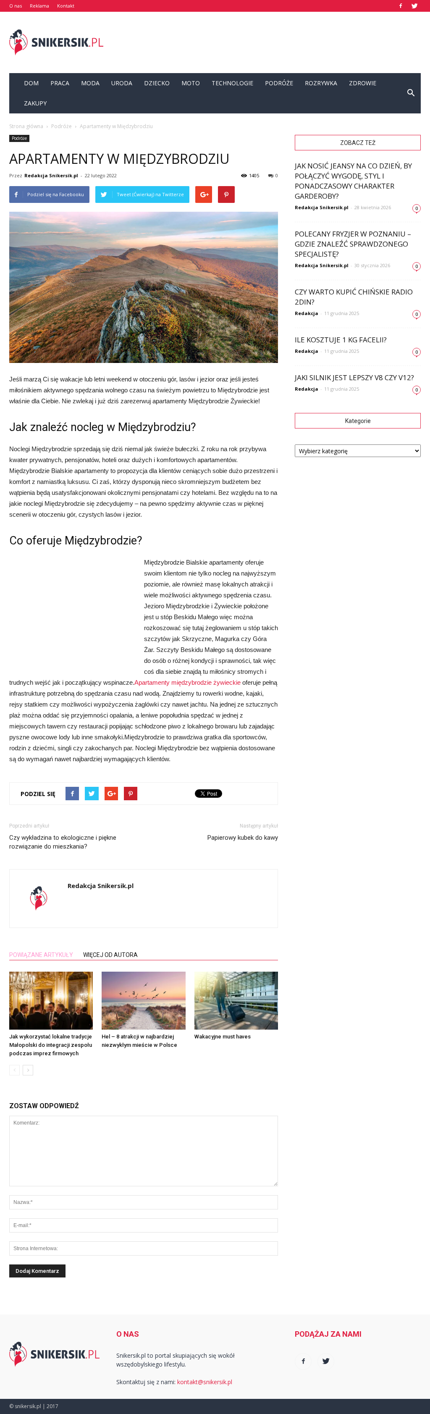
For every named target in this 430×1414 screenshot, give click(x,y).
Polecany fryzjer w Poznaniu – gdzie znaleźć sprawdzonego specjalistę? (353, 244)
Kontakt (65, 6)
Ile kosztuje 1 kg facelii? (341, 339)
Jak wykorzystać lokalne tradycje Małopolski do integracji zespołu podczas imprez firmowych (50, 1045)
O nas (15, 6)
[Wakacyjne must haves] (236, 1000)
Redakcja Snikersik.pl (51, 175)
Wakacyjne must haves (222, 1036)
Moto (190, 83)
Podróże (279, 83)
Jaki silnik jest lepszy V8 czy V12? (354, 377)
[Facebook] (400, 6)
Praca (59, 83)
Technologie (232, 83)
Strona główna (26, 126)
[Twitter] (414, 6)
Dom (31, 83)
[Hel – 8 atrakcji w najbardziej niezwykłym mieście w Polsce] (143, 1000)
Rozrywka (321, 83)
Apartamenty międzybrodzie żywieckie (187, 682)
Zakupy (35, 103)
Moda (90, 83)
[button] (411, 93)
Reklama (39, 6)
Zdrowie (362, 83)
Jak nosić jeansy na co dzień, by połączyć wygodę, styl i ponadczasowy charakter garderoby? (353, 181)
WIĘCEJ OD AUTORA (110, 954)
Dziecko (157, 83)
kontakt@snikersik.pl (204, 1382)
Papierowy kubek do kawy (242, 837)
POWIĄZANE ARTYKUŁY (41, 954)
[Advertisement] (268, 42)
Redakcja (306, 313)
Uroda (121, 83)
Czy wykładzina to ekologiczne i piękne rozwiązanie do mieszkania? (62, 842)
